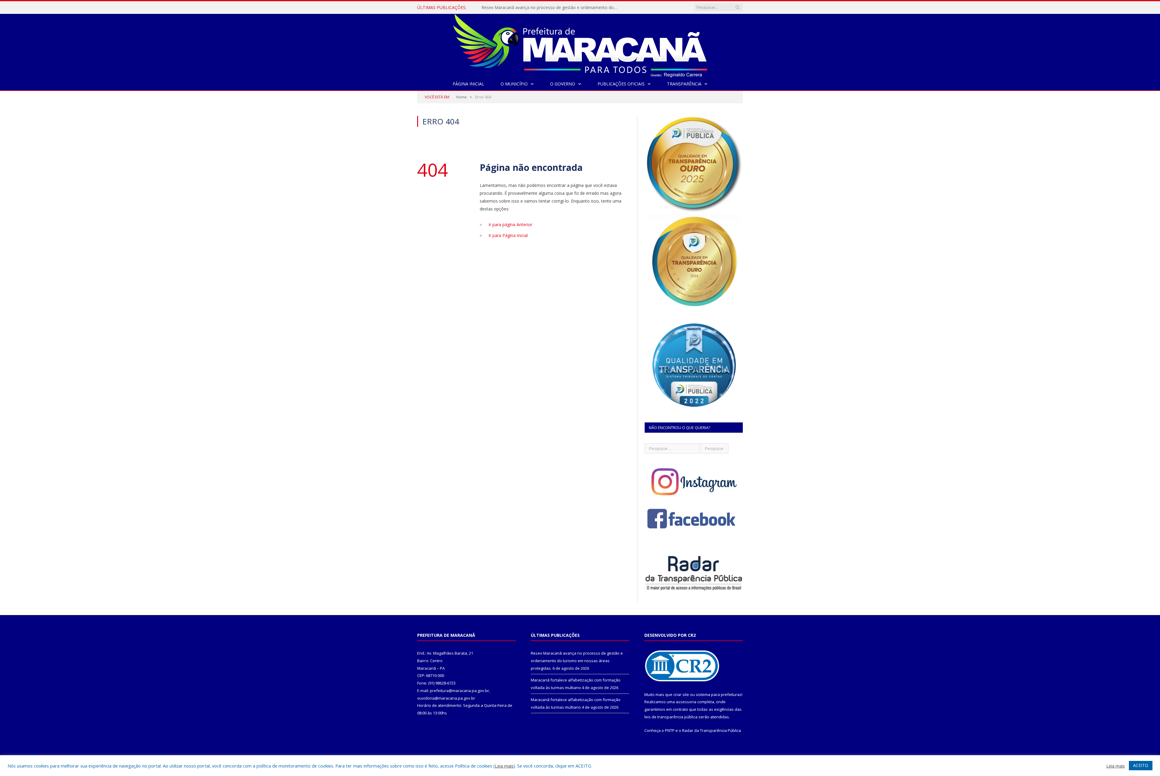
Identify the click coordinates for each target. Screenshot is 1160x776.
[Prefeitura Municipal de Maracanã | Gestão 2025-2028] (580, 44)
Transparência (684, 84)
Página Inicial (468, 84)
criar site (681, 694)
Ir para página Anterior (510, 224)
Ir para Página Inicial (508, 235)
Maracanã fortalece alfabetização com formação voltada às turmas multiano (551, 7)
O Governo (562, 84)
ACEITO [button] (1140, 765)
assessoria (686, 701)
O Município (514, 84)
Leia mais (504, 765)
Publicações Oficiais (621, 84)
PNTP (670, 730)
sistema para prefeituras (719, 694)
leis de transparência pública (671, 717)
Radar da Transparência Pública (711, 730)
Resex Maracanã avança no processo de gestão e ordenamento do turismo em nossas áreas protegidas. (577, 660)
